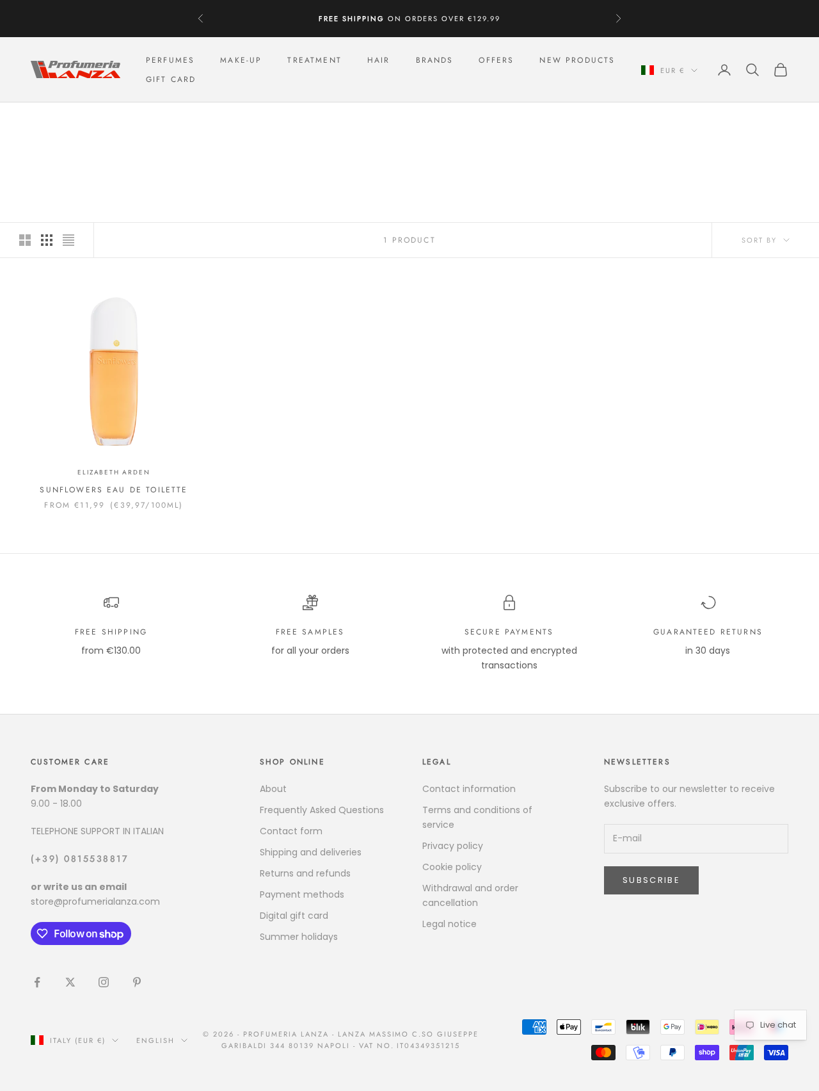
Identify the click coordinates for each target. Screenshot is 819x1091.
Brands (435, 60)
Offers (496, 60)
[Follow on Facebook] (37, 982)
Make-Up (241, 60)
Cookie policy (452, 867)
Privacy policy (452, 845)
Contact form (291, 831)
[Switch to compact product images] (68, 240)
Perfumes (170, 60)
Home (42, 120)
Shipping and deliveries (311, 852)
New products (577, 60)
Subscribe (651, 880)
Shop (79, 120)
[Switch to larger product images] (25, 240)
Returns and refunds (305, 873)
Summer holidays (299, 936)
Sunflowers (131, 120)
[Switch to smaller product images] (46, 240)
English (155, 1040)
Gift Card (171, 79)
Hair (378, 60)
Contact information (469, 788)
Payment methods (302, 894)
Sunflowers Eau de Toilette (113, 490)
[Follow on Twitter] (70, 982)
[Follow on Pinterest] (137, 982)
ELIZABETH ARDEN (113, 472)
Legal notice (449, 923)
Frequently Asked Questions (322, 810)
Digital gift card (294, 915)
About (273, 788)
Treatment (314, 60)
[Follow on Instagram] (103, 982)
